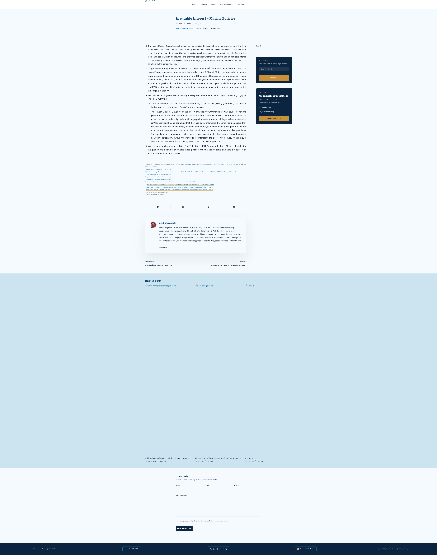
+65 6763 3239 (266, 108)
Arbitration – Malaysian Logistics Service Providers (167, 458)
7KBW (230, 164)
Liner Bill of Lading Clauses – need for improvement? (218, 458)
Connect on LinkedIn (307, 549)
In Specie (249, 458)
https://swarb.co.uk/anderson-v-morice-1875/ (158, 169)
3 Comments (211, 461)
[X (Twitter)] (183, 207)
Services (204, 4)
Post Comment (184, 528)
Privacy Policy (403, 549)
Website (237, 485)
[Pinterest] (208, 207)
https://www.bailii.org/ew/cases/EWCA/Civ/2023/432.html (200, 164)
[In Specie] (268, 369)
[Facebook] (157, 207)
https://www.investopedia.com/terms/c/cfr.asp (158, 177)
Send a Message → (274, 118)
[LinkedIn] (233, 207)
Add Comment (181, 495)
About (213, 4)
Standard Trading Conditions (387, 549)
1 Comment (162, 461)
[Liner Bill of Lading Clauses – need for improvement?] (218, 369)
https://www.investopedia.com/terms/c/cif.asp (158, 179)
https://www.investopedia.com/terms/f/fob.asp (158, 174)
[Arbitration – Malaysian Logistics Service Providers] (168, 369)
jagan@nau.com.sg (268, 112)
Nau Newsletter (226, 4)
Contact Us (241, 4)
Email (207, 485)
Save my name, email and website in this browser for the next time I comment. (203, 521)
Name (178, 485)
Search (258, 46)
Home (194, 4)
